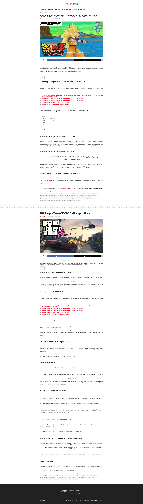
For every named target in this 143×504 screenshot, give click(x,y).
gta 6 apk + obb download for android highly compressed (65, 475)
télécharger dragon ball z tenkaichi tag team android (86, 198)
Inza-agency (44, 500)
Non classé (78, 490)
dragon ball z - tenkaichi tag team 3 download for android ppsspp (70, 193)
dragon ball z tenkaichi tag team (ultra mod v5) (48, 195)
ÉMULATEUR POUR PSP (66, 9)
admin (44, 18)
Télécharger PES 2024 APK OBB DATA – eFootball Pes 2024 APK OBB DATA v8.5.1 (63, 98)
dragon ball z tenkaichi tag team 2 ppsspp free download (68, 195)
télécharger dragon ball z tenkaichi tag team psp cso (71, 200)
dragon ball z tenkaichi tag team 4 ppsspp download (49, 198)
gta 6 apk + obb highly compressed (82, 475)
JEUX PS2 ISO (58, 9)
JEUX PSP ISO (51, 9)
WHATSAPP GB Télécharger (79, 9)
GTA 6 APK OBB (75, 477)
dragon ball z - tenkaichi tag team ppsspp (90, 193)
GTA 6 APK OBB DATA (83, 477)
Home (41, 12)
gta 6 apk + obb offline (44, 477)
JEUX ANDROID (43, 9)
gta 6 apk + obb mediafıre (94, 475)
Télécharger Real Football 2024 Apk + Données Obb (55, 102)
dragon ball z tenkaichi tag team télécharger (68, 198)
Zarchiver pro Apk (54, 177)
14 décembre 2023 (50, 18)
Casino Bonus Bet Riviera (64, 491)
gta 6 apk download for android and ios (56, 477)
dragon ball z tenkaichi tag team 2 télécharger (88, 195)
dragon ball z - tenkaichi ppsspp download (49, 193)
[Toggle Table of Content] (42, 77)
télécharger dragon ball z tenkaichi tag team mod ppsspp (50, 200)
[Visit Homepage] (71, 4)
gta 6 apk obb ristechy (92, 477)
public (77, 491)
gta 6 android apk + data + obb (47, 475)
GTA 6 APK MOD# (68, 477)
